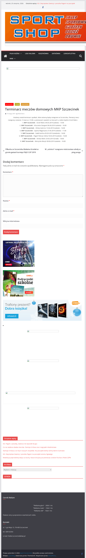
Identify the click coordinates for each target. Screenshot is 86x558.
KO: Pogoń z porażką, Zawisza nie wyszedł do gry (20, 444)
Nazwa (6, 201)
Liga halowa (30, 53)
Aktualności (9, 104)
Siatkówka (56, 53)
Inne (11, 59)
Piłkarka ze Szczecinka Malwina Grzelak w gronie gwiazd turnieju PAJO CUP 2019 (21, 150)
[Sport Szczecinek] (5, 56)
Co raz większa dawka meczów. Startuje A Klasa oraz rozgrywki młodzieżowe (29, 447)
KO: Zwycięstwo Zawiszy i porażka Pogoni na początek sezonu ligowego (28, 454)
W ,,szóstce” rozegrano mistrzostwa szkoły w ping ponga (63, 150)
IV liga (17, 104)
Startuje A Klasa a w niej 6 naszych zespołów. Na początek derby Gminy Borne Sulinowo (57, 2)
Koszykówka (43, 53)
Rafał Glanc (21, 114)
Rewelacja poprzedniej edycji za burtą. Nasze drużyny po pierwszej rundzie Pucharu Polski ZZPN (37, 458)
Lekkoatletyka (69, 53)
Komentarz (8, 172)
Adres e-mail (8, 211)
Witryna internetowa (11, 221)
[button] (20, 53)
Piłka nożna (14, 53)
